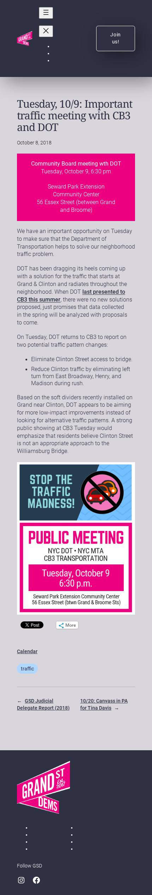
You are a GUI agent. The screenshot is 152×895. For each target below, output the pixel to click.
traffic (27, 669)
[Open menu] (46, 13)
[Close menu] (46, 31)
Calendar (27, 651)
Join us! (115, 38)
